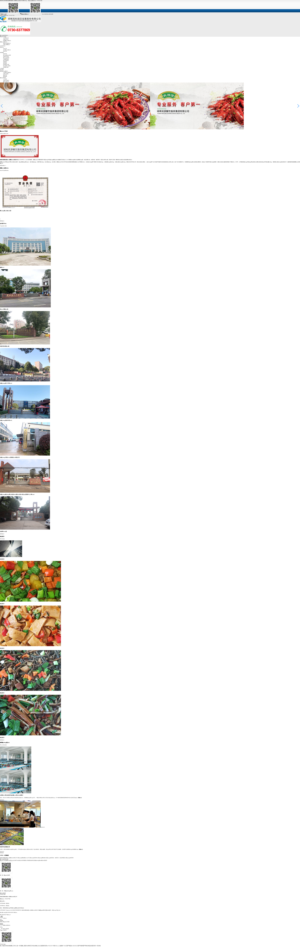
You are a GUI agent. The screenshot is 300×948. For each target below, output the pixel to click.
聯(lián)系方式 (6, 81)
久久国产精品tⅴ (68, 945)
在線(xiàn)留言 (6, 80)
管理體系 (2, 52)
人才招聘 (5, 79)
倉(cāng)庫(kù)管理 (7, 55)
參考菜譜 (5, 76)
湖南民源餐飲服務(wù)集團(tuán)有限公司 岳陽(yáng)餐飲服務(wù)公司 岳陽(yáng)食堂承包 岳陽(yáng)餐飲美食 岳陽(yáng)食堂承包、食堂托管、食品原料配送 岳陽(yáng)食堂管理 (36, 857)
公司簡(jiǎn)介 (6, 38)
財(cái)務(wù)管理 (6, 65)
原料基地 (5, 63)
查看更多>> (2, 221)
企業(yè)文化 (5, 39)
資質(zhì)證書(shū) (7, 43)
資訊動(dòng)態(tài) (4, 71)
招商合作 (2, 47)
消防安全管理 (6, 56)
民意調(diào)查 (6, 64)
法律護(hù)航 (5, 67)
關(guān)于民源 (3, 36)
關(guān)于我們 (6, 921)
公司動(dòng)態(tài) (7, 72)
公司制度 (2, 68)
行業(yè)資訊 (5, 73)
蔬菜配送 (5, 61)
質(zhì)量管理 (6, 60)
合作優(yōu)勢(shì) (7, 49)
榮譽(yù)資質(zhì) (3, 41)
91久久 (50, 945)
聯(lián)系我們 (3, 77)
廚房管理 (5, 53)
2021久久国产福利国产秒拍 (80, 945)
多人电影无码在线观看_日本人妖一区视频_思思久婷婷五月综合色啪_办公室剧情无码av (24, 945)
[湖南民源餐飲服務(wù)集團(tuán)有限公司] (20, 21)
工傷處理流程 (6, 59)
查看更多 (2, 852)
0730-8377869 (11, 15)
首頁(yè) (4, 918)
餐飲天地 (5, 75)
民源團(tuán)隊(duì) (7, 40)
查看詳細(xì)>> (3, 165)
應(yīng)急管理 (6, 57)
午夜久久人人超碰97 (58, 945)
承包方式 (5, 51)
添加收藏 (51, 14)
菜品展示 (2, 69)
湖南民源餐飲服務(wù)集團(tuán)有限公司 (30, 910)
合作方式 (5, 48)
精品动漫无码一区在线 (94, 945)
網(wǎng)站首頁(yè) (4, 35)
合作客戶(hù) (2, 45)
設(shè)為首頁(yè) (45, 14)
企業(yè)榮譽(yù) (6, 44)
